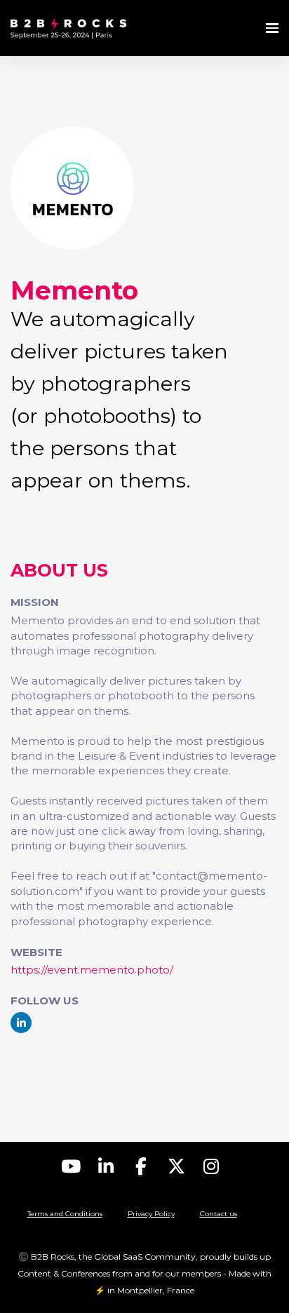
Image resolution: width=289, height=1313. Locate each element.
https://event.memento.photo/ (92, 969)
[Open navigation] (272, 28)
